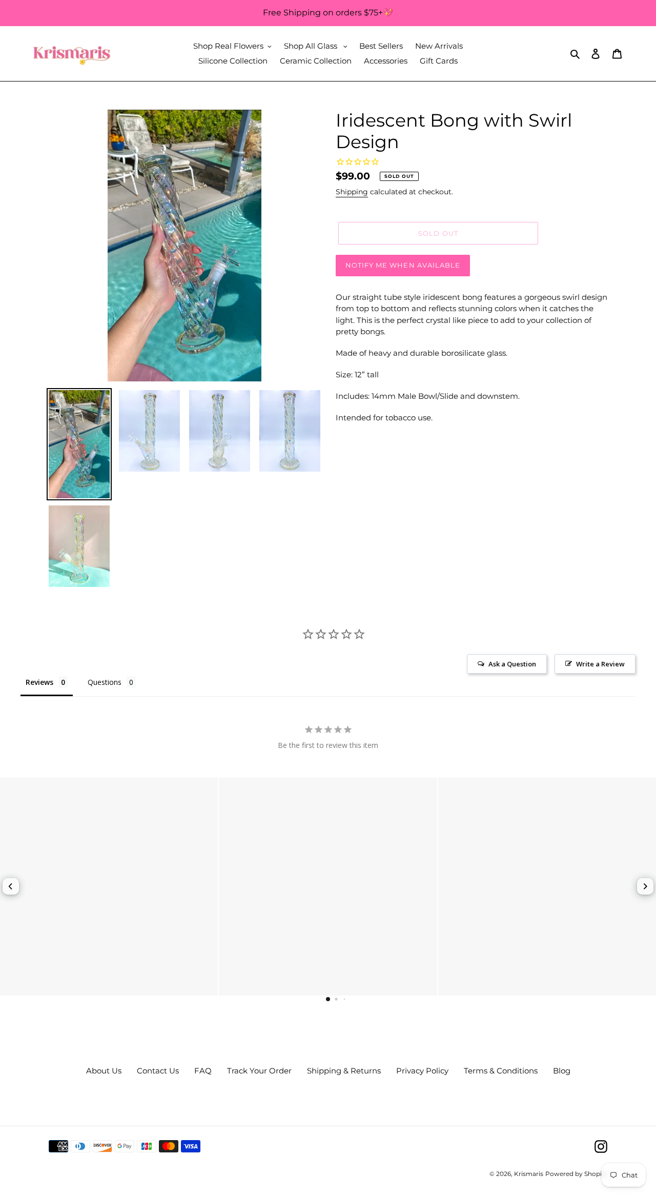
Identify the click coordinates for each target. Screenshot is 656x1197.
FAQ (203, 1071)
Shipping (352, 191)
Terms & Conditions (501, 1071)
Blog (561, 1071)
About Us (103, 1071)
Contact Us (158, 1071)
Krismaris (528, 1174)
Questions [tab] (104, 682)
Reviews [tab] (39, 682)
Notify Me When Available (402, 265)
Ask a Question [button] (512, 663)
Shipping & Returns (344, 1071)
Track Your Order (259, 1071)
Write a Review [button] (600, 663)
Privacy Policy (422, 1071)
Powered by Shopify (576, 1174)
